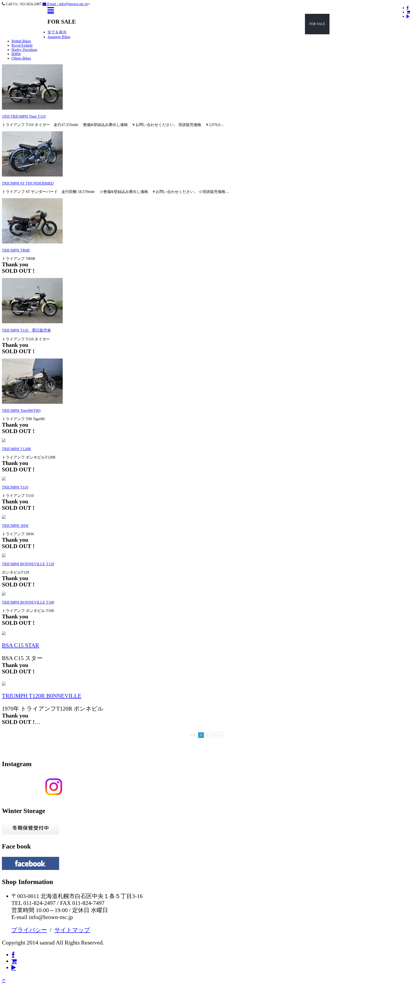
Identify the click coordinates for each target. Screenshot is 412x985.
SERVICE (341, 24)
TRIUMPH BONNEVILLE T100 (28, 602)
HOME (278, 24)
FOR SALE (317, 24)
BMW (16, 54)
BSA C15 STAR (20, 645)
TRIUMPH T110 (15, 487)
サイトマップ (72, 930)
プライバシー (29, 930)
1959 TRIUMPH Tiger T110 (24, 116)
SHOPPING (364, 24)
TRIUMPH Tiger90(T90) (21, 411)
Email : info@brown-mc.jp (67, 4)
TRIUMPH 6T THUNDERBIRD (28, 183)
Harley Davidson (24, 50)
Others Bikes (21, 58)
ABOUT (387, 24)
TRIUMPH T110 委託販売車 (26, 330)
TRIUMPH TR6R (16, 250)
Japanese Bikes (58, 37)
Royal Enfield (21, 45)
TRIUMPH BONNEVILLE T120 (28, 564)
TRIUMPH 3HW (15, 526)
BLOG (296, 24)
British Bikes (21, 41)
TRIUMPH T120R (16, 449)
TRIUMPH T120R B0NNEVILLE (41, 696)
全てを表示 (57, 32)
